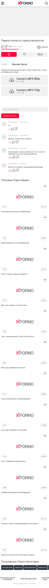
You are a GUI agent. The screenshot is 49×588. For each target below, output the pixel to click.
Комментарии (41, 54)
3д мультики (7, 567)
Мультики (16, 64)
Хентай (24, 64)
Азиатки (18, 567)
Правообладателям (28, 579)
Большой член (30, 567)
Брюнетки (42, 567)
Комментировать (10, 116)
